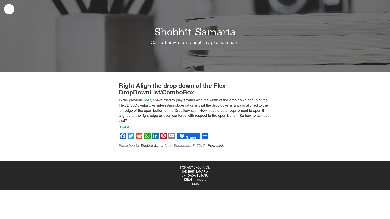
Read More (126, 127)
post (147, 99)
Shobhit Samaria (195, 31)
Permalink (216, 145)
